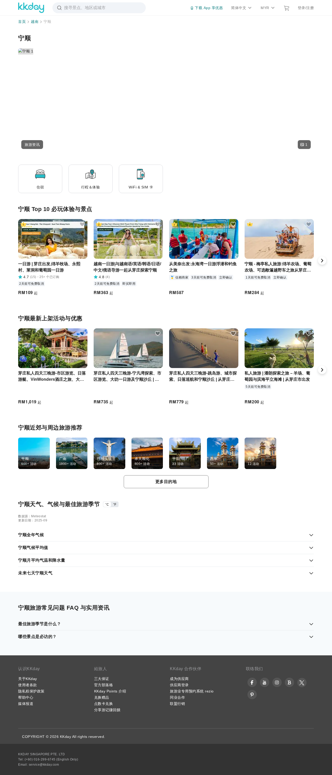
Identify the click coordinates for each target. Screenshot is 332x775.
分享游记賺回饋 (107, 710)
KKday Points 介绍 (110, 691)
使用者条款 (27, 685)
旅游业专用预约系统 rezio (192, 691)
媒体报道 (25, 704)
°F (114, 504)
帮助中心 (25, 697)
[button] (32, 144)
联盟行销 (177, 704)
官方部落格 (103, 685)
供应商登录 (179, 685)
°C (107, 504)
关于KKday (27, 679)
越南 (34, 21)
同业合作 (177, 697)
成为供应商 (179, 679)
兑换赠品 (101, 697)
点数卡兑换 (103, 704)
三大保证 (101, 679)
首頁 (22, 21)
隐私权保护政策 (31, 691)
